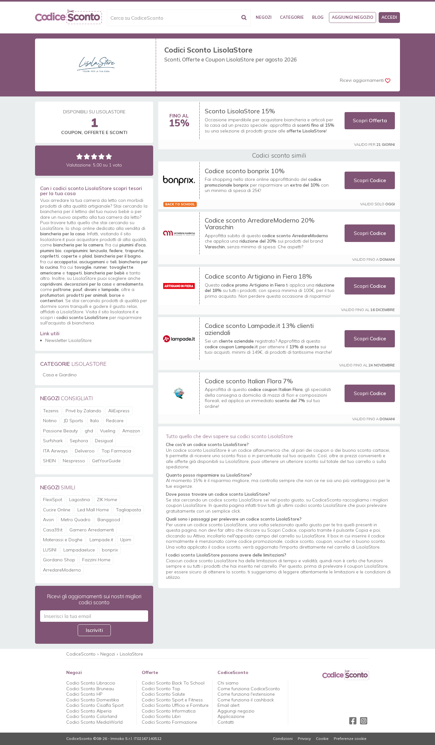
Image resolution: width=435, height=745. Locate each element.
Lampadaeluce (79, 550)
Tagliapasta (128, 510)
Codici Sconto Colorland (91, 716)
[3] (94, 156)
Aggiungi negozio (352, 17)
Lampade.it (101, 540)
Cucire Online (56, 510)
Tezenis (51, 411)
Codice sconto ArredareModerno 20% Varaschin (260, 223)
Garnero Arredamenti (91, 530)
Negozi (264, 17)
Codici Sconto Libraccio (90, 683)
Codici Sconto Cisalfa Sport (95, 705)
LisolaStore (131, 654)
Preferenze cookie (350, 738)
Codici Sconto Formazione (169, 722)
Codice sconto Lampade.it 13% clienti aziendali (259, 329)
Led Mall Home (93, 510)
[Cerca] (244, 17)
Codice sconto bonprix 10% (245, 171)
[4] (101, 156)
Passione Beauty (60, 431)
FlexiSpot (52, 499)
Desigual (104, 440)
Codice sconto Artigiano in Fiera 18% (258, 276)
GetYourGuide (106, 461)
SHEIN (49, 461)
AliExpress (119, 411)
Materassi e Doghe (62, 540)
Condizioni (283, 738)
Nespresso (74, 461)
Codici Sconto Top (161, 689)
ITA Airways (55, 451)
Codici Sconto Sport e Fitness (172, 700)
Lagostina (79, 499)
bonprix (110, 550)
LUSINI (49, 550)
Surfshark (53, 440)
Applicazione (231, 716)
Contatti (226, 722)
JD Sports (73, 420)
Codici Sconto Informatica (169, 711)
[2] (86, 156)
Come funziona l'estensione (246, 694)
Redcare (115, 420)
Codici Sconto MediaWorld (94, 722)
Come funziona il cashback (246, 700)
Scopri (370, 120)
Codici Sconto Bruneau (90, 689)
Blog (318, 17)
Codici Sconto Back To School (173, 683)
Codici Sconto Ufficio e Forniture (175, 705)
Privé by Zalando (83, 411)
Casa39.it (52, 530)
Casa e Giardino (60, 375)
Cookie (322, 738)
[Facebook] (353, 721)
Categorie (292, 17)
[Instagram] (364, 721)
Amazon (131, 431)
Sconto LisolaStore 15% (240, 111)
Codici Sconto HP (84, 694)
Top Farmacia (116, 451)
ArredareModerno (62, 570)
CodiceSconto (81, 654)
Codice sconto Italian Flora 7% (249, 381)
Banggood (108, 519)
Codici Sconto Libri (161, 716)
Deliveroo (85, 451)
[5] (108, 156)
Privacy (304, 738)
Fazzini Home (96, 560)
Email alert (228, 705)
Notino (50, 420)
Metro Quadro (75, 519)
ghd (89, 431)
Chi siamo (228, 683)
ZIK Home (107, 499)
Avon (48, 519)
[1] (79, 156)
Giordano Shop (59, 560)
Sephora (79, 440)
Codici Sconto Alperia (88, 711)
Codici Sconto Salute (163, 694)
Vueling (107, 431)
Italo (94, 420)
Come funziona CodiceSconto (249, 689)
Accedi (389, 17)
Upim (125, 540)
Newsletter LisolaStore (68, 340)
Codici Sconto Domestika (92, 700)
